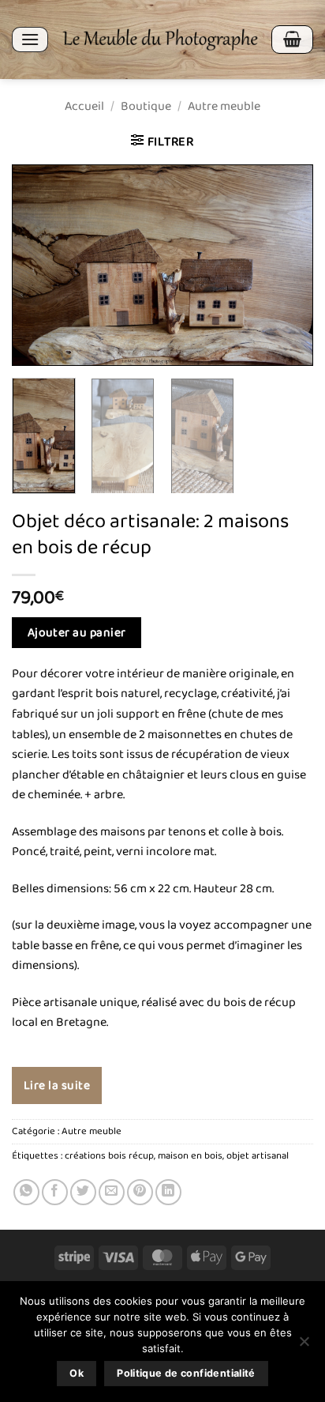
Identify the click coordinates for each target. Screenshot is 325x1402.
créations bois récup (109, 1156)
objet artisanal (257, 1156)
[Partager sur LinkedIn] (168, 1192)
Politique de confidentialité (186, 1373)
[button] (30, 39)
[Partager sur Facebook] (55, 1192)
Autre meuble (224, 106)
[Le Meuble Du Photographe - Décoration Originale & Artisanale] (160, 39)
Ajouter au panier (77, 633)
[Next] (287, 265)
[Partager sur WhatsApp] (26, 1192)
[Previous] (38, 265)
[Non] (303, 1346)
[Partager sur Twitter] (83, 1192)
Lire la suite (57, 1085)
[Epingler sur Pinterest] (140, 1192)
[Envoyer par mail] (112, 1192)
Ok (76, 1373)
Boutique (146, 106)
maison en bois (190, 1156)
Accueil (84, 106)
